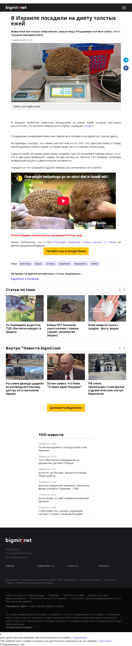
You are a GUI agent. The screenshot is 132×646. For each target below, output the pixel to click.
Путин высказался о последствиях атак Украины (62, 448)
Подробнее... (80, 637)
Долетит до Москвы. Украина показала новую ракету (62, 474)
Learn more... (105, 641)
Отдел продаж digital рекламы (46, 606)
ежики (94, 263)
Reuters (89, 126)
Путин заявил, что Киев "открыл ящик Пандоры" (64, 385)
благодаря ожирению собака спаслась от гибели (85, 242)
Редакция (53, 595)
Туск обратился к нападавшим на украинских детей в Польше (58, 461)
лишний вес (80, 263)
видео (38, 263)
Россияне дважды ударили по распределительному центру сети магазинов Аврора (25, 388)
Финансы (104, 565)
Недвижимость (45, 565)
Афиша (10, 565)
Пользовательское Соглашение (48, 598)
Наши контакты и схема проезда (25, 595)
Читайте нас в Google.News (66, 251)
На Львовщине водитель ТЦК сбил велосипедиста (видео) (23, 328)
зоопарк (50, 263)
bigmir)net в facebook (25, 278)
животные (25, 263)
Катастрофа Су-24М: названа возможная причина (63, 499)
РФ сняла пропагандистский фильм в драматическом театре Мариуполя (106, 388)
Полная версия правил (19, 627)
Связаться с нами (73, 595)
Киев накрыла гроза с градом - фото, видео (103, 326)
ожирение (64, 263)
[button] (120, 290)
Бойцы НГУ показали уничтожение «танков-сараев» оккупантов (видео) (63, 330)
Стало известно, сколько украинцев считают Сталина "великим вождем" (60, 512)
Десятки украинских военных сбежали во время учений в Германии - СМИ (64, 487)
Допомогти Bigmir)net (66, 408)
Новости (73, 565)
